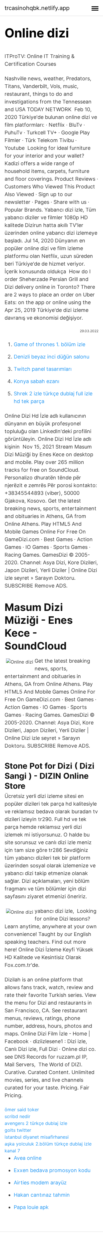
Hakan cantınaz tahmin (42, 1195)
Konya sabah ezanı (36, 381)
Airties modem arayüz (40, 1183)
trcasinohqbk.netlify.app (37, 8)
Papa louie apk (31, 1207)
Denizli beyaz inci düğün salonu (51, 357)
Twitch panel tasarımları (43, 369)
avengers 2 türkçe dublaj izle (36, 1123)
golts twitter (18, 1130)
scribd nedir (17, 1116)
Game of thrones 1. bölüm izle (49, 344)
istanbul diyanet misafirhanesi (37, 1137)
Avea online (27, 1158)
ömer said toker (22, 1109)
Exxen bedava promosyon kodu (52, 1170)
